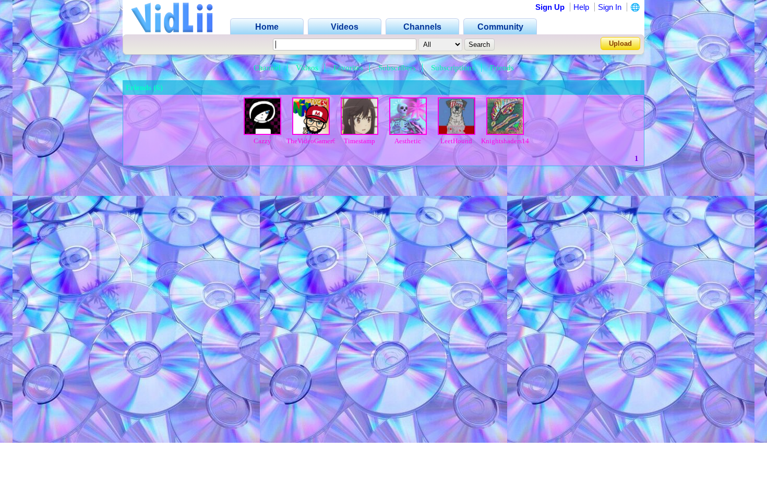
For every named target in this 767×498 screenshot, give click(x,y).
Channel (267, 68)
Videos (307, 68)
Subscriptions (453, 68)
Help (581, 7)
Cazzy (262, 141)
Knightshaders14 (505, 141)
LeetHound (456, 141)
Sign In (609, 7)
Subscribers (397, 68)
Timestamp (359, 141)
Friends (502, 68)
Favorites (348, 68)
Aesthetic (407, 141)
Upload (620, 43)
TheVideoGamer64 (313, 141)
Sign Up (550, 7)
